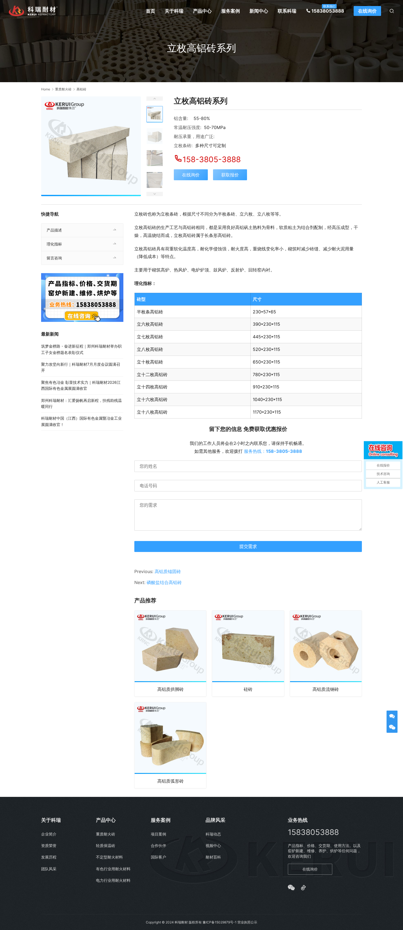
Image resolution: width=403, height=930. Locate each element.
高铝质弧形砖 (170, 781)
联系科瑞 (287, 11)
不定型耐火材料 (109, 857)
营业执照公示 (247, 922)
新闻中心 (258, 11)
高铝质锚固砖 (168, 571)
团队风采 (48, 868)
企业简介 (48, 834)
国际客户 (158, 857)
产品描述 (54, 230)
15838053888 (327, 11)
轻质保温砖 (105, 845)
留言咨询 (54, 258)
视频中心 (213, 845)
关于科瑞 (174, 11)
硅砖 (248, 689)
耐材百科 (213, 857)
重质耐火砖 (105, 834)
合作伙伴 (158, 845)
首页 (150, 11)
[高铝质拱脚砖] (170, 653)
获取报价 (230, 175)
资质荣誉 (48, 845)
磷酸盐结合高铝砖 (164, 582)
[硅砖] (248, 653)
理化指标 (54, 244)
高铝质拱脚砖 (170, 689)
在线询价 (367, 11)
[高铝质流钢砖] (326, 653)
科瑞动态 (213, 834)
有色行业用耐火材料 (113, 868)
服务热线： (273, 451)
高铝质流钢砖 (326, 689)
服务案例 (230, 11)
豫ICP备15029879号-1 (220, 922)
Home (45, 89)
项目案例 (158, 834)
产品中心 (202, 11)
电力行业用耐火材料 (113, 880)
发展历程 (48, 857)
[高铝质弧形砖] (170, 745)
